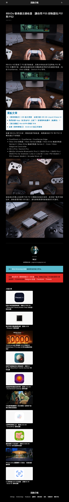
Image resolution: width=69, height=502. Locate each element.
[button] (7, 3)
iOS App (12, 497)
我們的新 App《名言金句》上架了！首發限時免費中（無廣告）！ (35, 120)
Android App (19, 497)
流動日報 (34, 2)
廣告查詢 (39, 497)
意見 (45, 497)
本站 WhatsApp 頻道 (19, 269)
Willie (34, 259)
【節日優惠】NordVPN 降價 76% (22, 123)
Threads (49, 279)
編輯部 (34, 497)
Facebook (40, 279)
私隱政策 (50, 497)
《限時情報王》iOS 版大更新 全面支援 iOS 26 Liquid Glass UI (35, 117)
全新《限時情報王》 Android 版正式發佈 (25, 127)
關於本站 (56, 497)
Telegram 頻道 (30, 279)
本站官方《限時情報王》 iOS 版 (23, 277)
